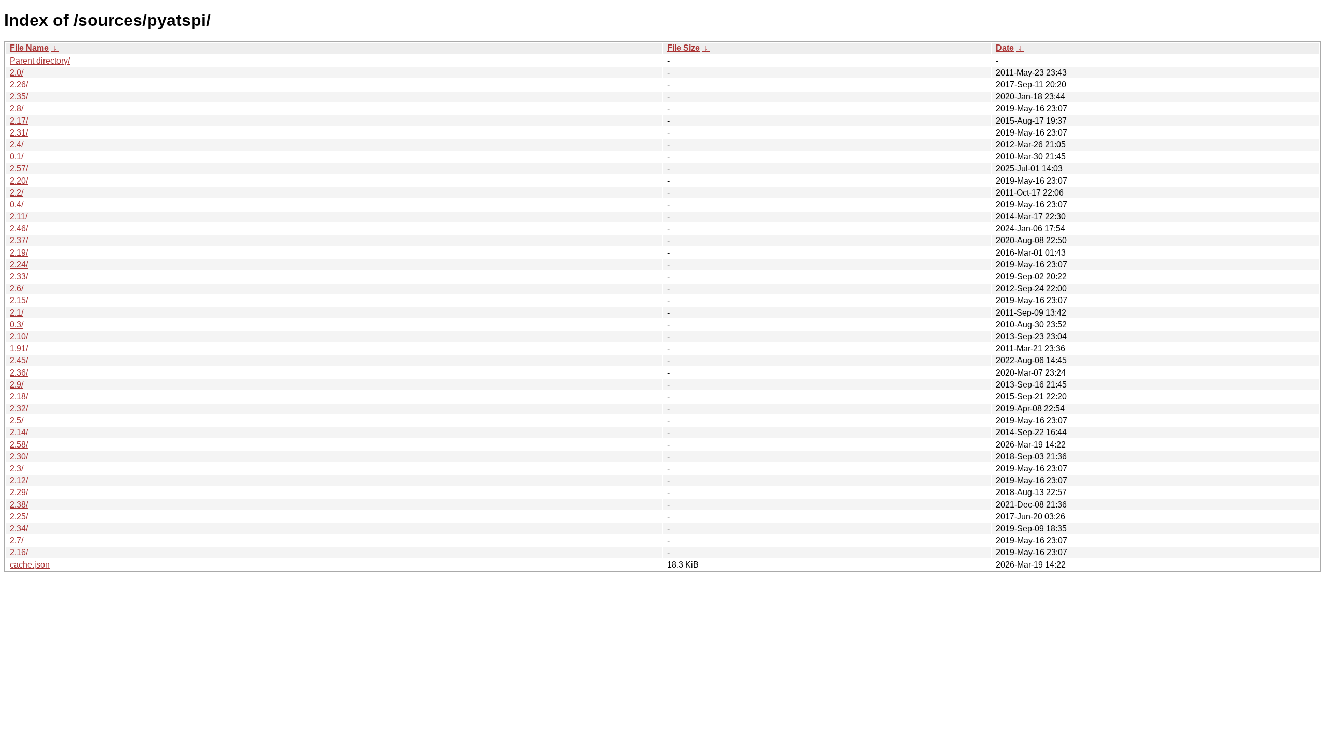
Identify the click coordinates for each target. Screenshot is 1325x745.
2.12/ (19, 480)
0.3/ (16, 324)
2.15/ (19, 300)
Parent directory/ (40, 60)
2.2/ (16, 192)
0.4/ (16, 204)
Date (1005, 47)
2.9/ (16, 384)
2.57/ (19, 168)
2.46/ (19, 228)
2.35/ (19, 96)
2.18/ (19, 396)
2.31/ (19, 132)
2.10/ (19, 336)
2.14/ (19, 432)
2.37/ (19, 240)
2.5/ (16, 420)
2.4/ (16, 144)
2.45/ (19, 360)
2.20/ (19, 180)
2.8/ (16, 108)
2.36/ (19, 372)
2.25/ (19, 516)
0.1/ (16, 156)
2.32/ (19, 408)
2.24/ (19, 264)
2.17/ (19, 120)
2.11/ (18, 216)
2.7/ (16, 540)
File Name (29, 47)
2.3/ (16, 468)
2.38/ (19, 504)
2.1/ (16, 312)
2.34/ (19, 528)
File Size (683, 47)
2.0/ (16, 72)
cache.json (30, 564)
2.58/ (19, 444)
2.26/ (19, 84)
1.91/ (19, 348)
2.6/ (16, 288)
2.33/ (19, 276)
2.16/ (19, 552)
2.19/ (19, 252)
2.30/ (19, 456)
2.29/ (19, 492)
